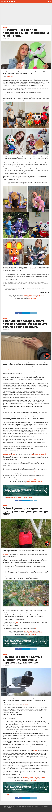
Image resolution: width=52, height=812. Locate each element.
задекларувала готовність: (38, 454)
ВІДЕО (9, 807)
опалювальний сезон (16, 497)
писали (16, 622)
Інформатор (6, 554)
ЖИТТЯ (8, 806)
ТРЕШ (20, 806)
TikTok (35, 295)
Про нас (41, 806)
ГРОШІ (16, 806)
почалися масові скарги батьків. (32, 471)
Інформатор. (9, 76)
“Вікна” (17, 704)
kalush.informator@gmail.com (34, 297)
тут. (36, 628)
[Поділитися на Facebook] (18, 313)
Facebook (26, 295)
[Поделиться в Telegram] (26, 500)
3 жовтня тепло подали (9, 462)
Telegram (31, 295)
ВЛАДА (12, 806)
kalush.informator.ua (9, 810)
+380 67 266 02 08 (32, 298)
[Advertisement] (26, 14)
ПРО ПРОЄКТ (46, 806)
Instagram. (41, 295)
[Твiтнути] (33, 313)
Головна (4, 806)
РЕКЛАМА (36, 806)
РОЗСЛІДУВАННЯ (30, 806)
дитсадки (8, 497)
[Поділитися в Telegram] (26, 313)
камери (35, 750)
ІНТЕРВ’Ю (5, 807)
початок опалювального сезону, (37, 474)
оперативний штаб (27, 497)
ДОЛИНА (24, 806)
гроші (7, 794)
